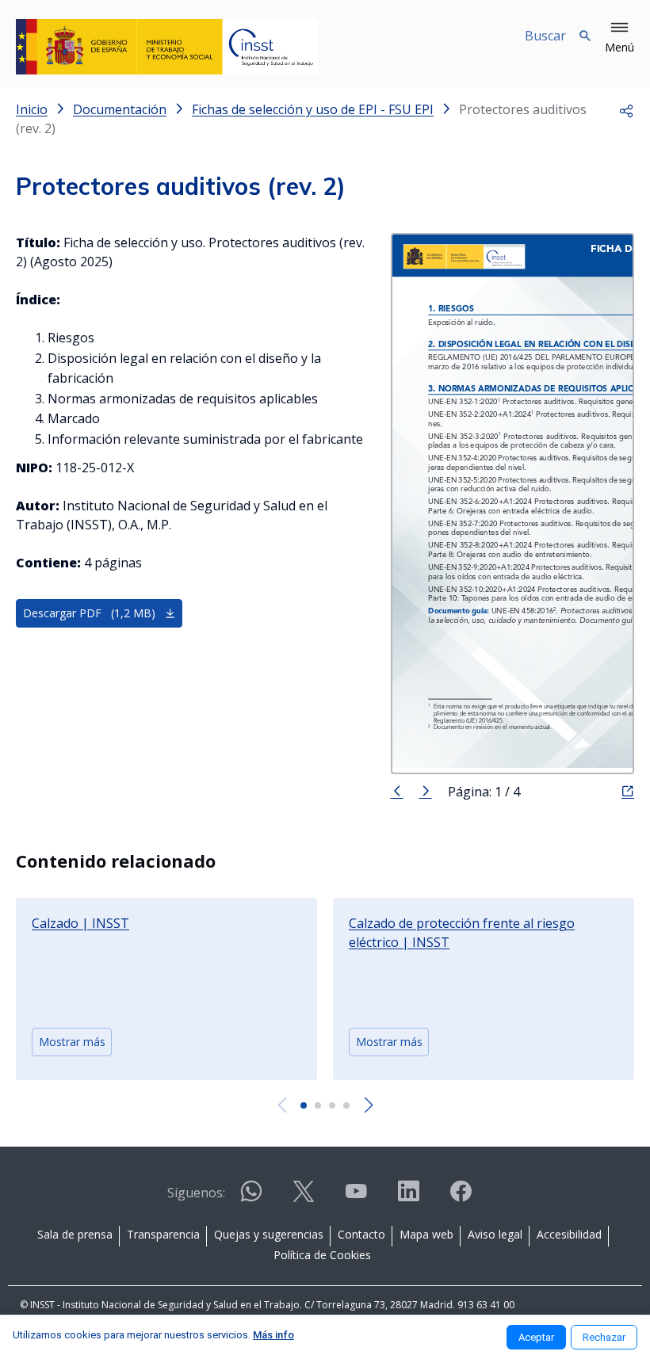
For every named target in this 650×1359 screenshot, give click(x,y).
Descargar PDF (89, 612)
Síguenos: (196, 1192)
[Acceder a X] (303, 1197)
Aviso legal (495, 1234)
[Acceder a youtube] (356, 1197)
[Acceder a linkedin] (408, 1197)
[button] (619, 38)
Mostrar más (72, 1041)
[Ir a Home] (167, 46)
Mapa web (426, 1234)
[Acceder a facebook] (460, 1197)
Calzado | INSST (80, 923)
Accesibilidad (569, 1234)
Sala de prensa (75, 1234)
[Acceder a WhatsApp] (251, 1197)
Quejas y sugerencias (268, 1234)
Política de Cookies (322, 1254)
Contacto (361, 1234)
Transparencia (163, 1234)
